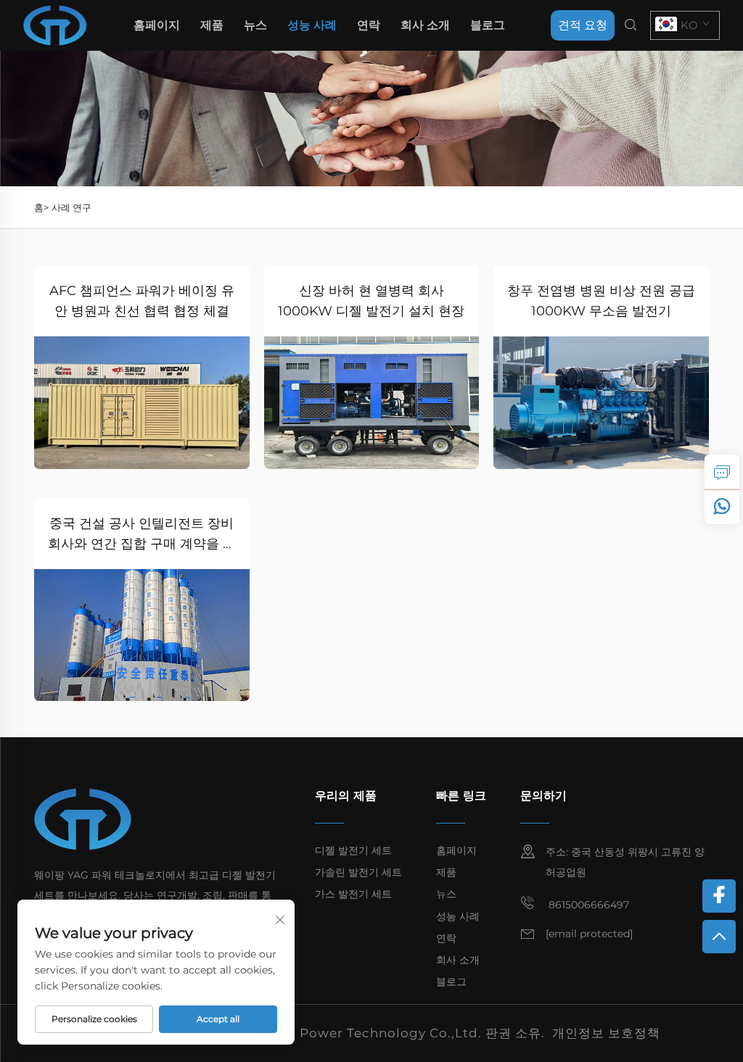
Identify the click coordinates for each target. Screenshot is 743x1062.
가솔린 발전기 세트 (358, 872)
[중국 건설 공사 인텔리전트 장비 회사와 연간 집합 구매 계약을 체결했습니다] (142, 635)
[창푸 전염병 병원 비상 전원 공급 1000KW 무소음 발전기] (601, 402)
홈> (41, 207)
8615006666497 (587, 904)
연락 (368, 25)
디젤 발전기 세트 (353, 850)
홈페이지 (157, 25)
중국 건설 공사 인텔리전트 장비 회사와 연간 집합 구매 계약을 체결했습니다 (142, 534)
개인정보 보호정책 (606, 1033)
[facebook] (719, 896)
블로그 (487, 25)
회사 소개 (425, 25)
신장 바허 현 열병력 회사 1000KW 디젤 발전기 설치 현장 (371, 301)
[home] (55, 24)
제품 (211, 25)
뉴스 (255, 25)
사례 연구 (71, 207)
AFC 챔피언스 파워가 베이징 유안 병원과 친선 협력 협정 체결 (141, 301)
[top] (719, 936)
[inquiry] (722, 472)
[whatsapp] (722, 506)
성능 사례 (312, 25)
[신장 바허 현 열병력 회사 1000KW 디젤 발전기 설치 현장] (372, 402)
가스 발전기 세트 (353, 893)
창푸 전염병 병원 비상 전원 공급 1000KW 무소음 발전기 (601, 301)
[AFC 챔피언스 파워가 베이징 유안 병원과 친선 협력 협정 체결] (142, 402)
